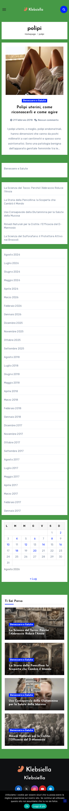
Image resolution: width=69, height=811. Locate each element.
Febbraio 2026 (13, 305)
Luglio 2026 (11, 263)
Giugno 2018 (12, 374)
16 (60, 544)
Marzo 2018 (11, 399)
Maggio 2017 (11, 476)
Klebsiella (34, 778)
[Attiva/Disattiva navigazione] (4, 9)
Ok (27, 806)
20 (34, 550)
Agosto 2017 (11, 459)
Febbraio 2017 (12, 502)
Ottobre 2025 (12, 340)
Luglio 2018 (11, 365)
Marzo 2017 (11, 493)
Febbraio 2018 (12, 408)
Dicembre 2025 (13, 322)
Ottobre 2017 (12, 442)
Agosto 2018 (12, 357)
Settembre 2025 (14, 348)
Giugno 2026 (12, 271)
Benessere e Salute (34, 100)
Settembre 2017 (14, 451)
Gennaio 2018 (12, 416)
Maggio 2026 (12, 280)
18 (16, 550)
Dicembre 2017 (13, 425)
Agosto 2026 (12, 254)
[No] (65, 800)
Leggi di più (39, 806)
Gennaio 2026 (12, 314)
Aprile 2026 (11, 288)
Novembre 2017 (13, 433)
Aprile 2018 (11, 391)
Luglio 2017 (11, 468)
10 (8, 544)
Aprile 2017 (11, 485)
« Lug (33, 578)
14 (43, 544)
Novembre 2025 (14, 331)
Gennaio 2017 (12, 510)
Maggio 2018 (12, 382)
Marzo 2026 (11, 297)
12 (26, 544)
